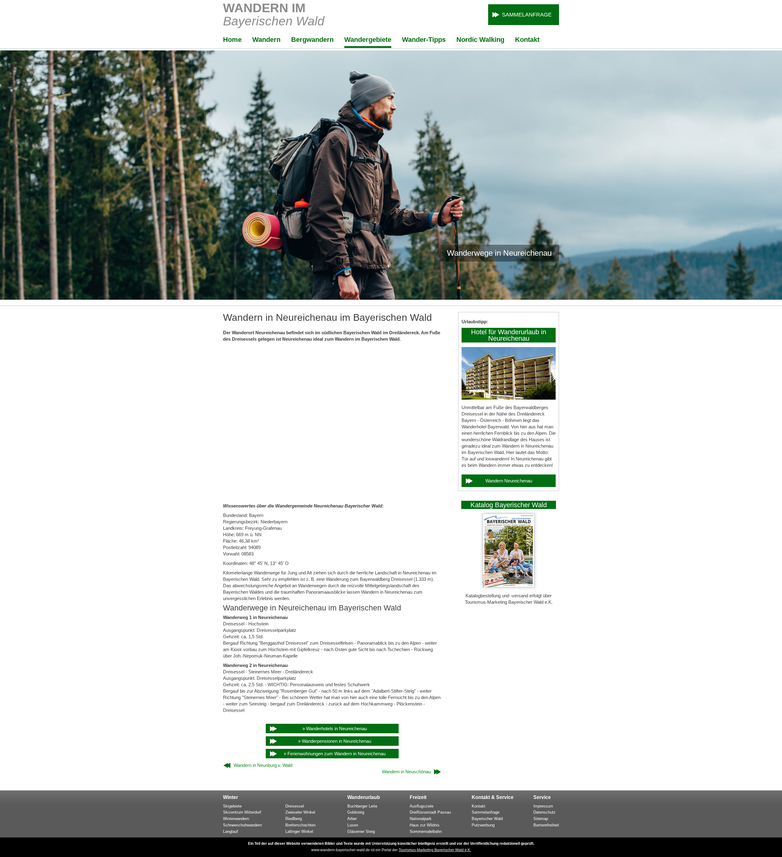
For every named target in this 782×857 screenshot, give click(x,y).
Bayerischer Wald (487, 818)
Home (232, 39)
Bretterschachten (300, 825)
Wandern (266, 39)
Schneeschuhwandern (242, 825)
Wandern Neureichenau (508, 480)
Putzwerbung (483, 825)
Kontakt (527, 39)
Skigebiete (232, 806)
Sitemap (540, 818)
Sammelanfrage (527, 15)
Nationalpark (421, 818)
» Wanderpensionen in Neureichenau (334, 741)
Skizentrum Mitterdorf (242, 812)
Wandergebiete (367, 39)
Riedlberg (293, 818)
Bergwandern (312, 39)
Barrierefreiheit (546, 825)
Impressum (543, 806)
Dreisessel (294, 806)
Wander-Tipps (424, 39)
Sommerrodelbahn (426, 831)
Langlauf (230, 831)
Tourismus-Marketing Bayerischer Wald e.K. (435, 850)
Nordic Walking (480, 39)
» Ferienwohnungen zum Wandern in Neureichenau (335, 753)
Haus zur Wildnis (425, 825)
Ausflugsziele (421, 806)
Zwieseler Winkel (300, 812)
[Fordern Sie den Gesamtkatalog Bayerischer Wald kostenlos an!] (509, 585)
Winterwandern (236, 818)
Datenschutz (544, 812)
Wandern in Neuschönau (406, 771)
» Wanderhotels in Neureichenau (334, 728)
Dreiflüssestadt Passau (430, 812)
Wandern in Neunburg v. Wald (263, 765)
